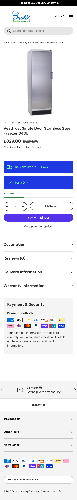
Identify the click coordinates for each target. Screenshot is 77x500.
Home (6, 42)
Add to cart (52, 206)
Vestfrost (9, 122)
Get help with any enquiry (44, 392)
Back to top (39, 404)
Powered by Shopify (51, 491)
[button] (63, 16)
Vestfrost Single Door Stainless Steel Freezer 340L (38, 42)
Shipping (9, 147)
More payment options (38, 226)
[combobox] (38, 31)
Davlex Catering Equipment (26, 491)
